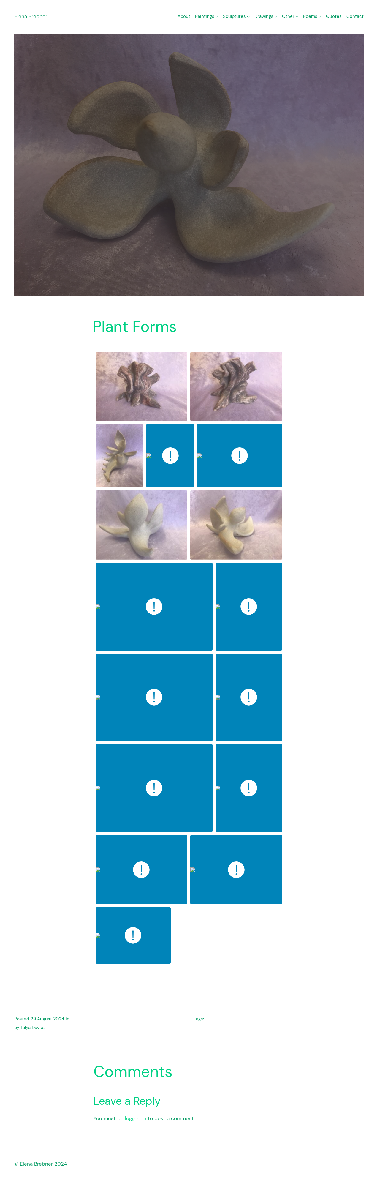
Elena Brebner (30, 16)
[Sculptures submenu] (248, 16)
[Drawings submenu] (276, 16)
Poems (310, 16)
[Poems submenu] (320, 16)
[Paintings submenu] (217, 16)
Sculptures (234, 16)
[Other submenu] (297, 16)
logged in (135, 1118)
